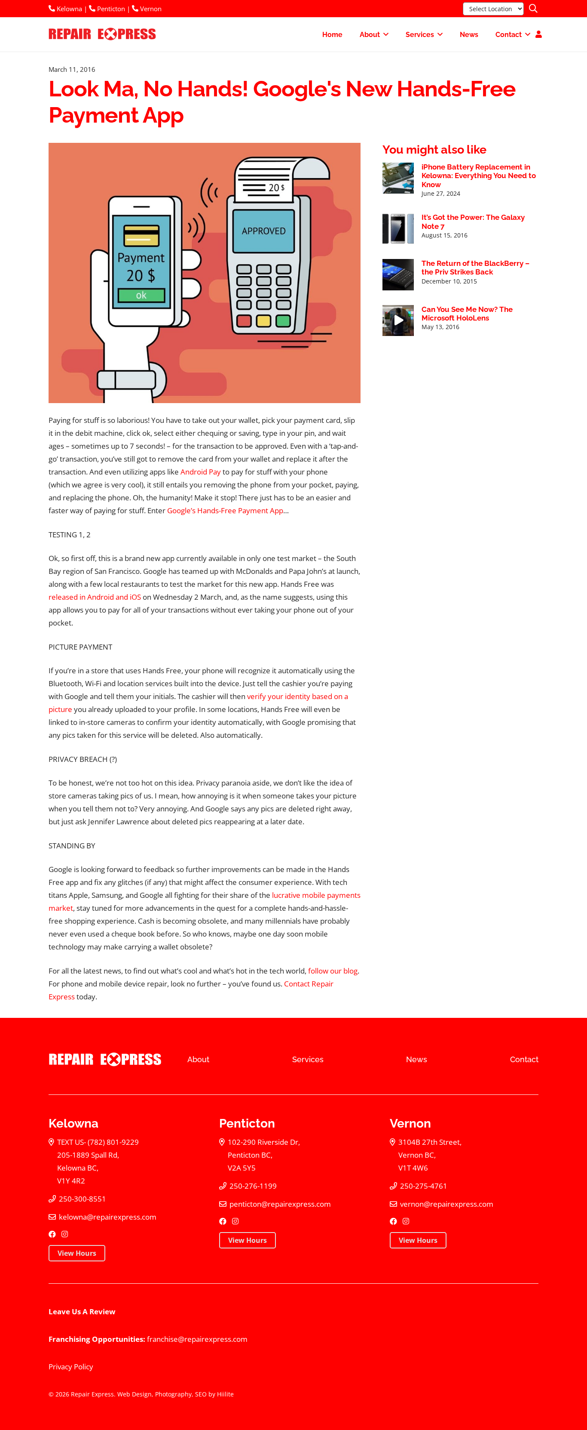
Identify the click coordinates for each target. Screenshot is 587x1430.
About (198, 1059)
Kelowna (68, 8)
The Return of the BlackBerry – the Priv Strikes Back (475, 267)
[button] (533, 8)
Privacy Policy (71, 1366)
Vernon (150, 8)
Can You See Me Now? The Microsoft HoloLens (467, 313)
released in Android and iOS (95, 597)
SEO (201, 1394)
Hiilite (225, 1394)
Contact (524, 1059)
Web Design (134, 1394)
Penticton (110, 8)
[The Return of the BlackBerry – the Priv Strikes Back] (398, 274)
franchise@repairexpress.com (197, 1339)
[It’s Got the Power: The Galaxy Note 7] (398, 228)
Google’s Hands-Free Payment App (225, 510)
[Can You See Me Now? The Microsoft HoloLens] (398, 320)
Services (308, 1059)
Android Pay (200, 472)
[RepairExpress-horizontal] (101, 34)
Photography (173, 1394)
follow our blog (333, 971)
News (416, 1059)
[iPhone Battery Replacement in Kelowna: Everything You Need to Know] (398, 178)
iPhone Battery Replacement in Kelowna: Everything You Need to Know (479, 176)
